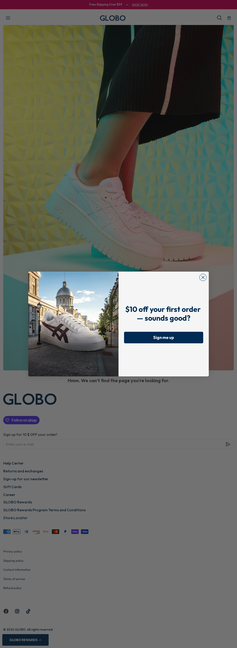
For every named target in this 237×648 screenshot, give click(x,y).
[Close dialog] (203, 277)
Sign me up (163, 337)
